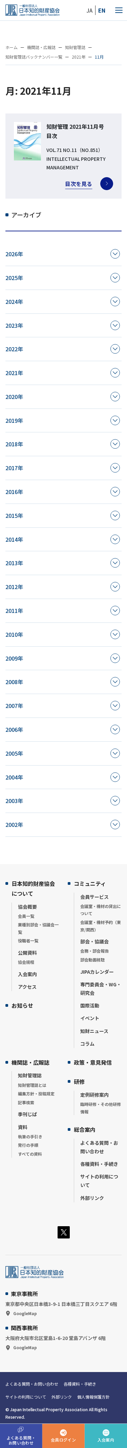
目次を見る (78, 184)
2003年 (14, 801)
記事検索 (26, 1102)
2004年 (14, 777)
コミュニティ (90, 883)
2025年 (14, 278)
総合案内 (85, 1129)
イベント (89, 1018)
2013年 (14, 563)
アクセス (27, 986)
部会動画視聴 (92, 959)
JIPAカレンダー (97, 971)
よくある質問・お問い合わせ (99, 1147)
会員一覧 (26, 916)
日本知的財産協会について (33, 888)
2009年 (14, 658)
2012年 (14, 587)
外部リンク (92, 1198)
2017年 (14, 468)
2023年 (14, 325)
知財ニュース (94, 1031)
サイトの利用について (99, 1180)
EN (101, 10)
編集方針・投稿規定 (36, 1093)
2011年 (14, 610)
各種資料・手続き (99, 1163)
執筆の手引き (30, 1136)
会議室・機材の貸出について (100, 909)
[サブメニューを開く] (115, 254)
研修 (79, 1081)
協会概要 (27, 906)
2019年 (14, 420)
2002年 (14, 824)
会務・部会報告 (94, 951)
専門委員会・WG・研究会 (100, 988)
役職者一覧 (28, 940)
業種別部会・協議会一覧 (38, 928)
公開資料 (27, 952)
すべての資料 (30, 1154)
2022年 (14, 349)
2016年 (14, 492)
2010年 (14, 634)
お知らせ (22, 1005)
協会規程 (26, 962)
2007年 (14, 706)
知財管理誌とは (32, 1085)
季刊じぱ (27, 1114)
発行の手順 (28, 1145)
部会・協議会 (94, 941)
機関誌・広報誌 (30, 1062)
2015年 (14, 515)
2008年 (14, 682)
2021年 (14, 373)
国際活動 (89, 1005)
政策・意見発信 (93, 1062)
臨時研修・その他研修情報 (100, 1107)
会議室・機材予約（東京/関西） (100, 926)
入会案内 (27, 974)
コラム (87, 1043)
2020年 (14, 396)
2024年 (14, 301)
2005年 (14, 753)
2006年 (14, 729)
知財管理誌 (30, 1075)
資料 (22, 1127)
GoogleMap (25, 1313)
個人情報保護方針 (93, 1397)
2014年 (14, 539)
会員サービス (94, 896)
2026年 (14, 254)
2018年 (14, 444)
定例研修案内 (94, 1094)
